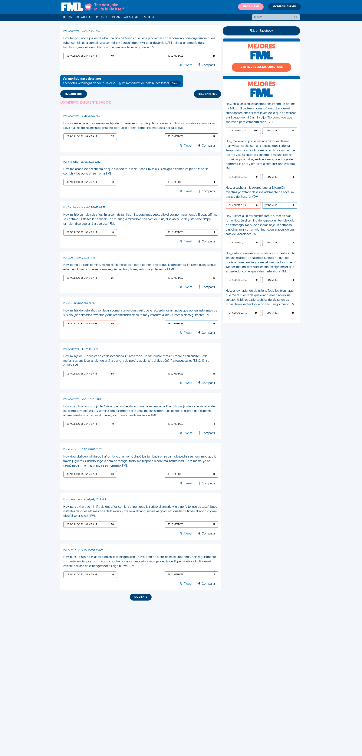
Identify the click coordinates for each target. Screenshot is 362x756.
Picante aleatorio (125, 17)
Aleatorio (84, 17)
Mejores (150, 17)
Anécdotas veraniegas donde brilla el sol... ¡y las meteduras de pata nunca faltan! (120, 81)
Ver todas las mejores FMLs (261, 67)
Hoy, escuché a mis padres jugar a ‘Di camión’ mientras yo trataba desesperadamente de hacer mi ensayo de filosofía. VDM (260, 192)
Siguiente (140, 597)
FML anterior (73, 94)
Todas (67, 17)
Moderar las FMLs (284, 6)
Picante (101, 17)
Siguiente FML (208, 94)
